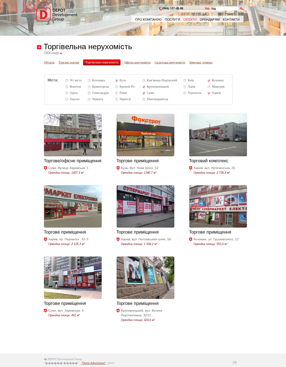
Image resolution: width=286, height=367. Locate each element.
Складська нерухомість (170, 62)
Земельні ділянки (200, 62)
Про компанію (148, 19)
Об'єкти (190, 19)
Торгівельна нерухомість (101, 62)
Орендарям (210, 19)
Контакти (231, 19)
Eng (214, 8)
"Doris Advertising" (93, 363)
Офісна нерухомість (137, 62)
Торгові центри (69, 62)
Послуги (172, 19)
